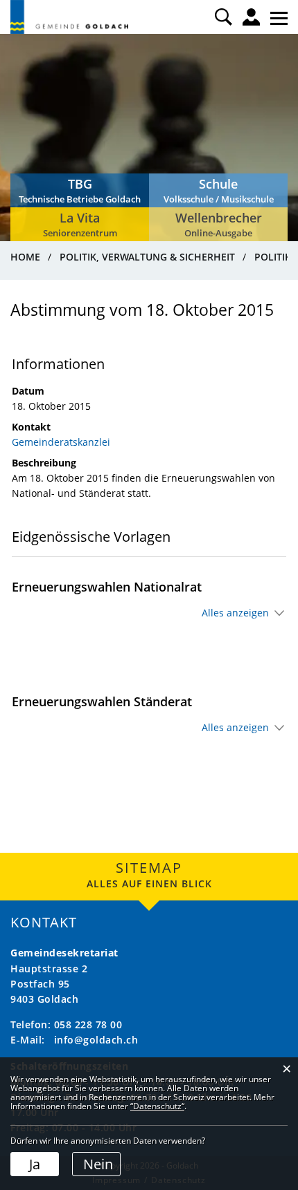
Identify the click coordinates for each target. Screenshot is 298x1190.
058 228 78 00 (88, 1024)
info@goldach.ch (96, 1039)
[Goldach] (69, 17)
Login (251, 17)
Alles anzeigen (235, 612)
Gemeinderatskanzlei (61, 441)
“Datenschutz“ (157, 1106)
